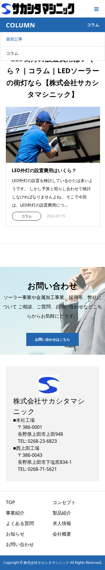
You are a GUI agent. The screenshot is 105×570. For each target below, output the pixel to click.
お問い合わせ (20, 544)
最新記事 (14, 39)
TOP (10, 502)
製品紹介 (61, 513)
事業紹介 (15, 513)
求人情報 (61, 523)
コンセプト (64, 502)
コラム (12, 53)
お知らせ (15, 534)
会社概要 (61, 534)
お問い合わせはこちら (52, 339)
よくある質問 (20, 523)
